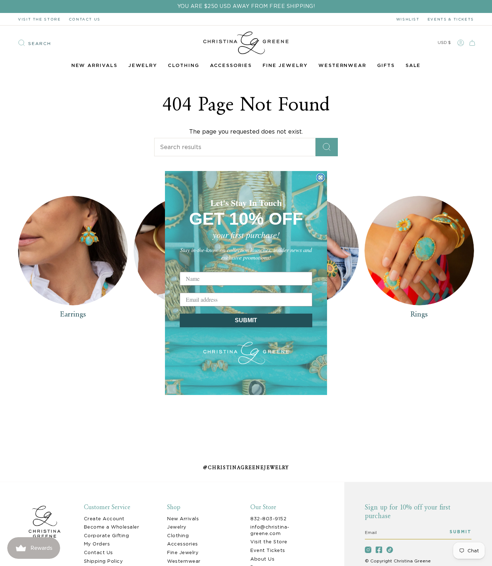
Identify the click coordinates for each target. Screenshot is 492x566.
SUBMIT (246, 320)
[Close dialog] (320, 177)
